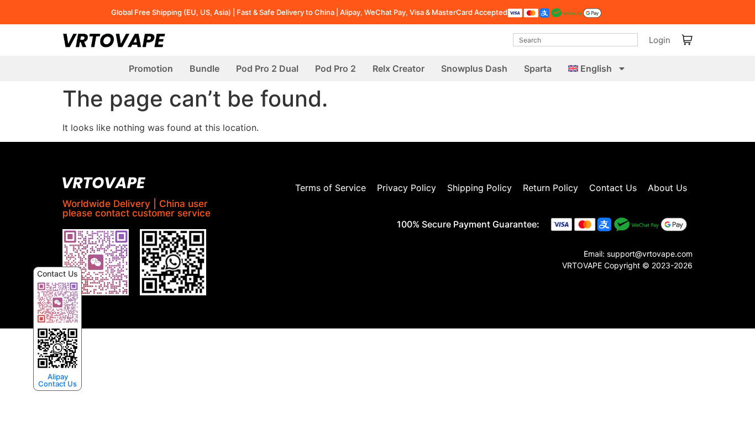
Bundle (204, 68)
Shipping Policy (479, 187)
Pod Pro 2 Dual (267, 68)
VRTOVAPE (582, 265)
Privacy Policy (406, 187)
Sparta (538, 68)
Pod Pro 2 (335, 68)
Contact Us (613, 187)
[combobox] (575, 39)
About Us (667, 187)
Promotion (151, 68)
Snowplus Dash (474, 68)
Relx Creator (398, 68)
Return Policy (550, 187)
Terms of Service (330, 187)
